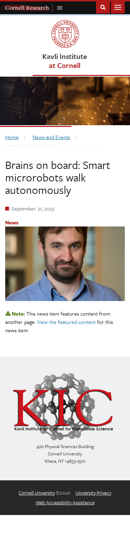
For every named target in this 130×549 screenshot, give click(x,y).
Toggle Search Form (103, 7)
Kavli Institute (64, 60)
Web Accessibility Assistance (65, 502)
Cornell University (37, 492)
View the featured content (66, 322)
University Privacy (93, 492)
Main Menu (118, 7)
